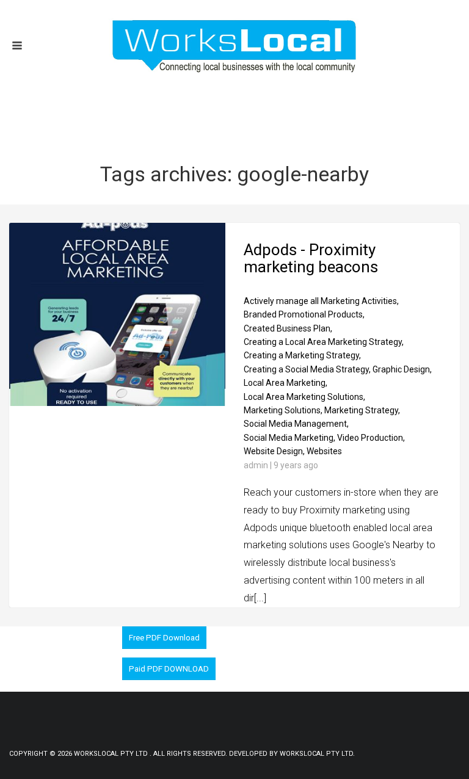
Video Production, (371, 438)
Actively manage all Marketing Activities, (321, 301)
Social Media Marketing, (289, 438)
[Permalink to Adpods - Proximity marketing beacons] (117, 403)
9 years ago (296, 465)
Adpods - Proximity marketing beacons (311, 259)
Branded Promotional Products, (304, 314)
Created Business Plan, (288, 328)
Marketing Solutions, (283, 410)
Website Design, (274, 451)
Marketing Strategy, (362, 410)
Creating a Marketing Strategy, (302, 355)
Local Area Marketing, (285, 383)
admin (256, 465)
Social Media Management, (296, 424)
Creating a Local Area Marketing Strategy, (324, 342)
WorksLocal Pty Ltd (112, 754)
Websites (324, 451)
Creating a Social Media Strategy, (307, 369)
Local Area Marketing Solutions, (304, 397)
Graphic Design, (402, 369)
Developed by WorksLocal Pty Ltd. (292, 754)
